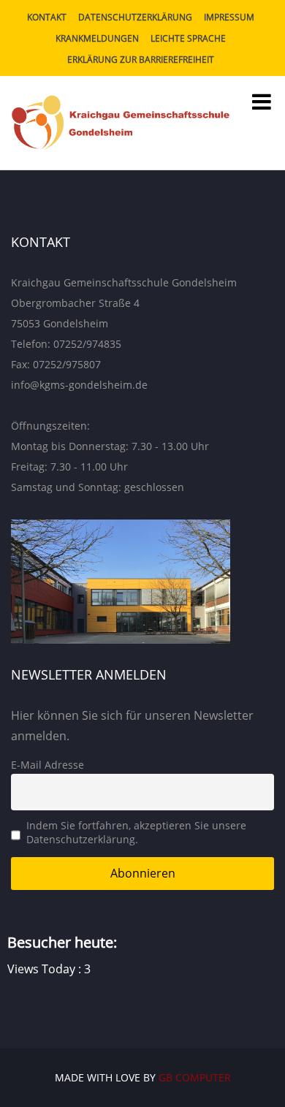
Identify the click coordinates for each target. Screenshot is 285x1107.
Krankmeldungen (97, 38)
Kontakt (46, 17)
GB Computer (195, 1077)
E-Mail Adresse (47, 765)
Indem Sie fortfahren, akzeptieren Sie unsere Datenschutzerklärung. (136, 832)
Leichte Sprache (188, 38)
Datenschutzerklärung (135, 17)
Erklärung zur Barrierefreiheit (140, 59)
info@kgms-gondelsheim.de (79, 385)
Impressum (229, 17)
